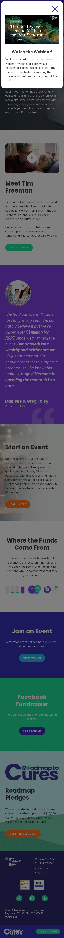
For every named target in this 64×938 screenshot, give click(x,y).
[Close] (55, 9)
